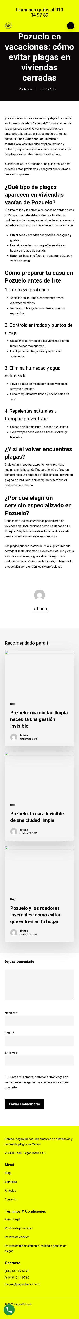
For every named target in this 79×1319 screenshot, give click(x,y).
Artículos (10, 1190)
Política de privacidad (19, 1228)
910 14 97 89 (47, 12)
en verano (41, 118)
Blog (12, 704)
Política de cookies (17, 1237)
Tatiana (28, 89)
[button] (70, 26)
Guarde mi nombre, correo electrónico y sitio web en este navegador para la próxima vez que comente (37, 1082)
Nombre (11, 1013)
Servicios (11, 1182)
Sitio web (11, 1053)
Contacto (10, 1199)
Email (9, 1033)
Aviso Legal (12, 1219)
